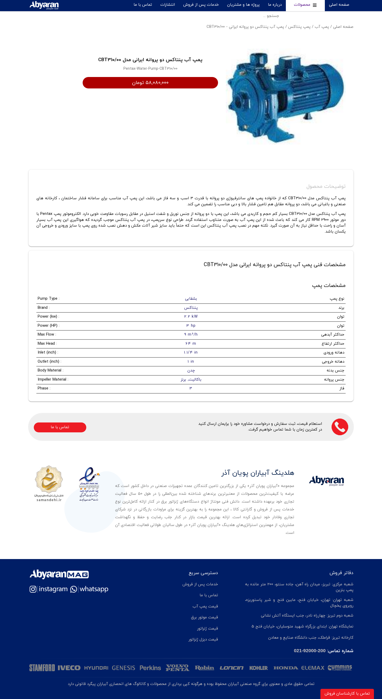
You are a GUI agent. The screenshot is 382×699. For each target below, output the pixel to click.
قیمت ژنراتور (207, 628)
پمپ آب (322, 27)
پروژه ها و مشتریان (243, 5)
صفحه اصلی (339, 5)
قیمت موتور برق (204, 617)
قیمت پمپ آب (205, 606)
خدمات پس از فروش (201, 5)
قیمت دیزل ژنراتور (203, 639)
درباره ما (275, 5)
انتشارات (167, 5)
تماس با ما (143, 5)
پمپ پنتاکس (299, 27)
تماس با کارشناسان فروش (347, 693)
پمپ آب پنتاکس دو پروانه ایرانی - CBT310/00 (245, 27)
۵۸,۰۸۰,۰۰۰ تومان (150, 82)
